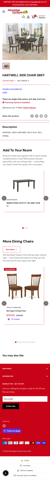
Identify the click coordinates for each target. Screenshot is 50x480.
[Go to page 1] (23, 228)
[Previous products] (4, 198)
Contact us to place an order (12, 91)
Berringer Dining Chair (16, 311)
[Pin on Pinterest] (36, 116)
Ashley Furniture (14, 307)
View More (10, 249)
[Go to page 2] (25, 228)
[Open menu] (3, 12)
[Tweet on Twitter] (41, 116)
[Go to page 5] (24, 342)
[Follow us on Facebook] (4, 425)
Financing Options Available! (17, 102)
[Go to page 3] (27, 228)
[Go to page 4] (21, 342)
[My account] (28, 17)
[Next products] (46, 198)
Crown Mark (8, 81)
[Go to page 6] (26, 342)
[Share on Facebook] (32, 116)
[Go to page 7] (28, 342)
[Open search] (23, 17)
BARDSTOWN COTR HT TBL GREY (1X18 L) (23, 204)
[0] (33, 16)
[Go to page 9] (32, 342)
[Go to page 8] (30, 342)
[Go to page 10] (34, 342)
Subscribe (10, 406)
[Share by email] (46, 116)
